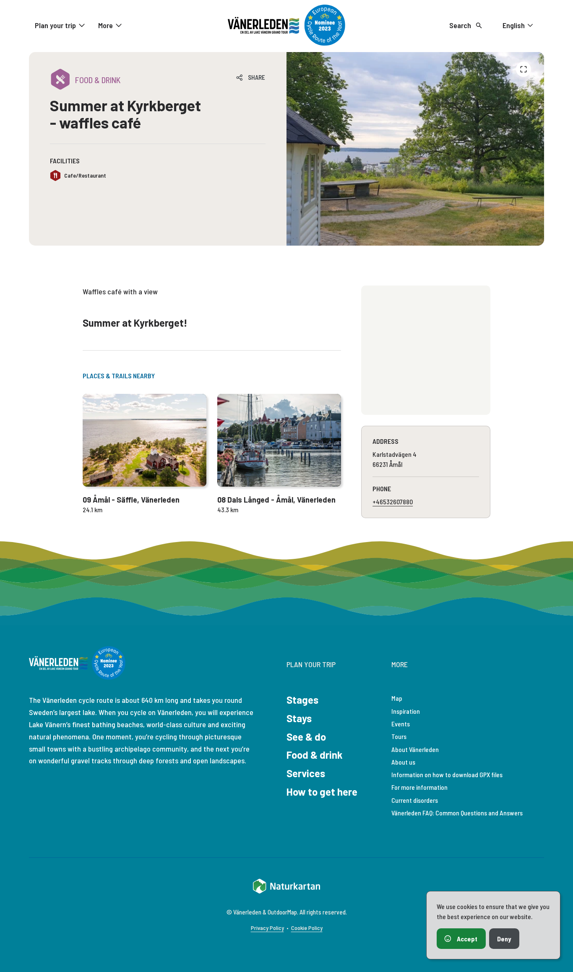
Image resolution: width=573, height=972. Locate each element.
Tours (398, 736)
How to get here (321, 792)
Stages (302, 700)
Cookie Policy (307, 927)
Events (400, 724)
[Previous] (523, 69)
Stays (299, 718)
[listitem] (415, 149)
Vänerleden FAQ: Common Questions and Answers (457, 813)
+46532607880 (392, 502)
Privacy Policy (267, 927)
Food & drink (314, 755)
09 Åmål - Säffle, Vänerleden (131, 499)
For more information (419, 787)
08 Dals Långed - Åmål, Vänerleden (276, 499)
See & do (306, 737)
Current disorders (414, 800)
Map (396, 698)
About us (403, 762)
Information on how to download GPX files (447, 774)
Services (305, 773)
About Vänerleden (415, 749)
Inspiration (405, 711)
